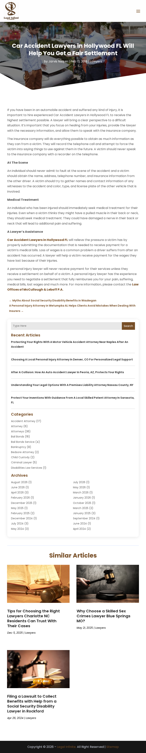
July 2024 (17, 523)
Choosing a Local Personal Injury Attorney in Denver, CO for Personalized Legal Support (72, 359)
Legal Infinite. (66, 747)
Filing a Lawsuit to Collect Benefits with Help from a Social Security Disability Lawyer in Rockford (31, 704)
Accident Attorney (23, 421)
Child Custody (20, 457)
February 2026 (20, 498)
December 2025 (21, 503)
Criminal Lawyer (21, 462)
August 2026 (19, 482)
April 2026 (17, 492)
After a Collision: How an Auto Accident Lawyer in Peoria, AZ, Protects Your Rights (67, 372)
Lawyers (96, 61)
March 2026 (81, 492)
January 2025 (82, 513)
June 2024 (80, 523)
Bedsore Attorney (22, 452)
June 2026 (18, 487)
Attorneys (17, 431)
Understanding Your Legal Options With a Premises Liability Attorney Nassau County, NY (72, 385)
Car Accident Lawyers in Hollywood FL (37, 240)
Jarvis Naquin (58, 61)
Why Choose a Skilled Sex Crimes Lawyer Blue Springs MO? (103, 616)
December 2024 (22, 518)
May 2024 (17, 529)
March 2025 (80, 508)
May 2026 (79, 487)
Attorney (17, 426)
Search (128, 326)
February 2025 (20, 513)
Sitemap (112, 747)
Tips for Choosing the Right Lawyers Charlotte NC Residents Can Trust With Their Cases (33, 618)
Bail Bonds (17, 436)
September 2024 (84, 518)
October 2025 (82, 503)
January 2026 (82, 498)
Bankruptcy (18, 447)
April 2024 (79, 529)
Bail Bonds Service (23, 442)
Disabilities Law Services (26, 468)
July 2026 (79, 482)
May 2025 (17, 508)
